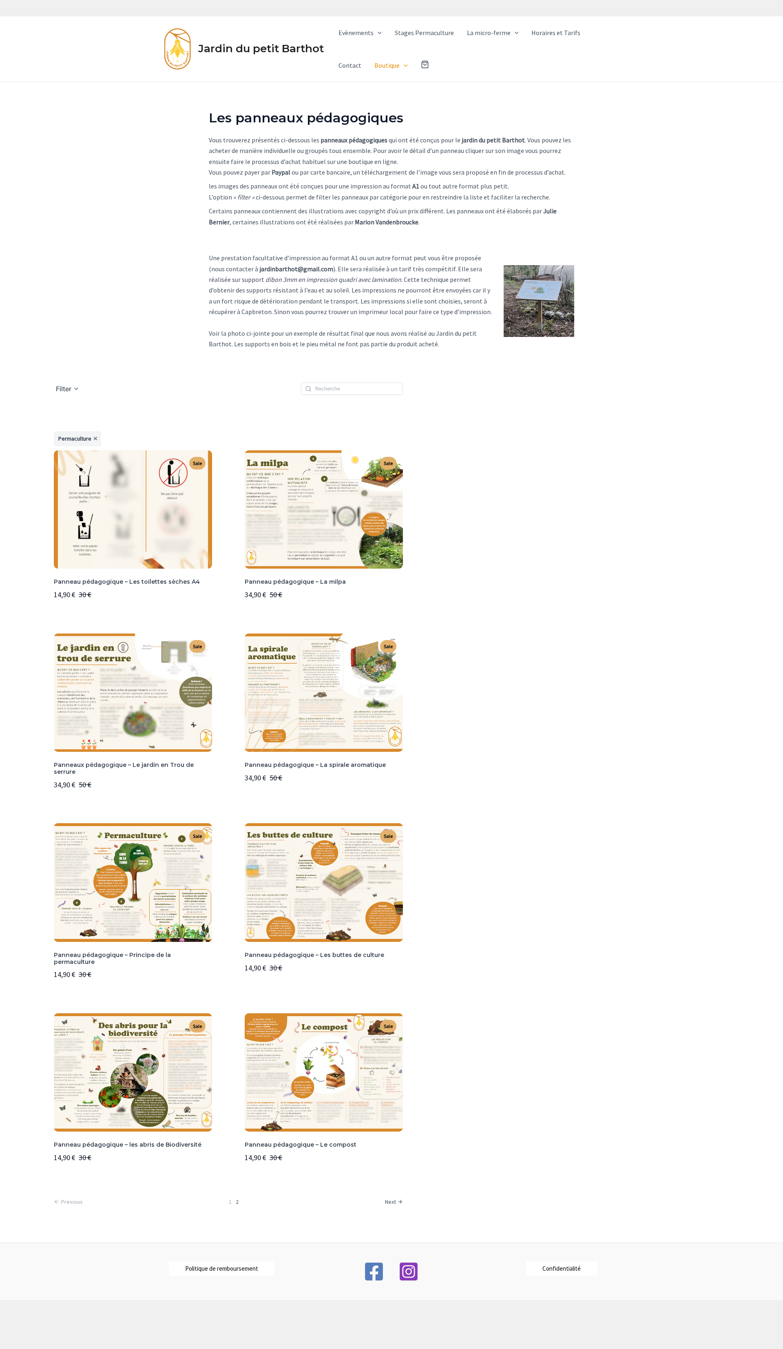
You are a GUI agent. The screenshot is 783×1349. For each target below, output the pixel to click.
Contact (349, 65)
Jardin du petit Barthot (261, 48)
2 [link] (237, 1201)
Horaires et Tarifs (555, 33)
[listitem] (77, 438)
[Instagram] (408, 1271)
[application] (378, 32)
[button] (425, 65)
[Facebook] (374, 1271)
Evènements (356, 33)
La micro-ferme (489, 33)
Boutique (387, 65)
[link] (394, 1201)
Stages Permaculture (424, 33)
